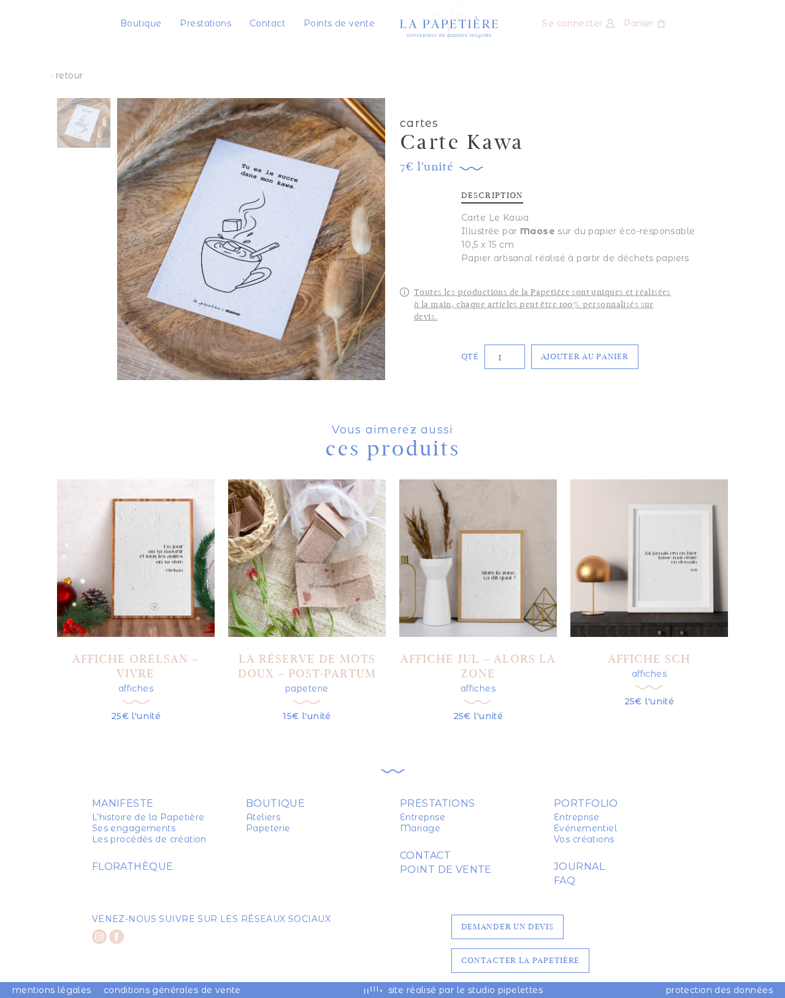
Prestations (205, 23)
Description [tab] (492, 195)
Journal (579, 866)
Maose (537, 231)
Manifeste (123, 803)
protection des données (719, 990)
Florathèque (133, 866)
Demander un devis (507, 926)
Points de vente (339, 23)
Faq (564, 880)
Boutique (140, 23)
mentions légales (51, 990)
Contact (267, 23)
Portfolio (586, 803)
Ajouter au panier (585, 356)
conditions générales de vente (172, 990)
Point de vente (446, 869)
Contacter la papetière (520, 960)
